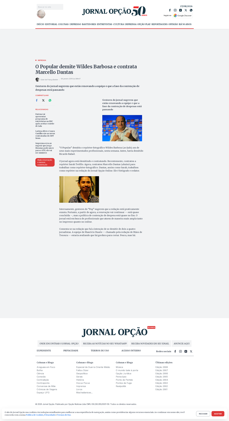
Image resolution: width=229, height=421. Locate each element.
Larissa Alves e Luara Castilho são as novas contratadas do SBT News (45, 134)
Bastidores (89, 24)
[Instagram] (175, 10)
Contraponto (43, 383)
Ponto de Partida (124, 380)
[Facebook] (170, 10)
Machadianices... (84, 392)
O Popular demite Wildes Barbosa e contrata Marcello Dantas (86, 69)
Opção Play (144, 24)
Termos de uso (100, 351)
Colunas (63, 24)
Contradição (43, 380)
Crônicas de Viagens (47, 389)
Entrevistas (104, 24)
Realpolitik (121, 386)
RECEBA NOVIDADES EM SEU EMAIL (150, 343)
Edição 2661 (161, 389)
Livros (79, 389)
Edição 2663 (161, 383)
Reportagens (159, 24)
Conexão (41, 376)
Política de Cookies (34, 415)
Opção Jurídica (123, 373)
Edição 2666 (161, 373)
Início (40, 24)
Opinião (173, 24)
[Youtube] (180, 10)
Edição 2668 (161, 367)
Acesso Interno (131, 351)
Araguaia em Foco (46, 367)
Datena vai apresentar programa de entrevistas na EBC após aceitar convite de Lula (44, 120)
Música (119, 367)
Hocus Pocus (83, 383)
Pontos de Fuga (124, 383)
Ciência (40, 373)
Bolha (40, 370)
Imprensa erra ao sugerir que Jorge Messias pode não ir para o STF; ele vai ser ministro (44, 148)
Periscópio (121, 376)
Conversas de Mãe (46, 386)
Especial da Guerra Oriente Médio (93, 367)
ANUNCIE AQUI (182, 343)
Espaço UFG (43, 392)
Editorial (51, 24)
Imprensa (130, 24)
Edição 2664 (161, 380)
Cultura (118, 24)
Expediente (44, 351)
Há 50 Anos (185, 24)
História (80, 380)
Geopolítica (81, 373)
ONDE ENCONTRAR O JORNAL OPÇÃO (58, 343)
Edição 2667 (161, 370)
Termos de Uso (64, 415)
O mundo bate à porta (127, 370)
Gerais (79, 376)
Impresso (75, 24)
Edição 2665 (161, 376)
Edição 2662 (161, 386)
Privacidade (70, 351)
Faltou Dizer (82, 370)
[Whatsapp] (191, 10)
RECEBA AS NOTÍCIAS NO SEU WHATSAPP (105, 343)
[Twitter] (185, 10)
